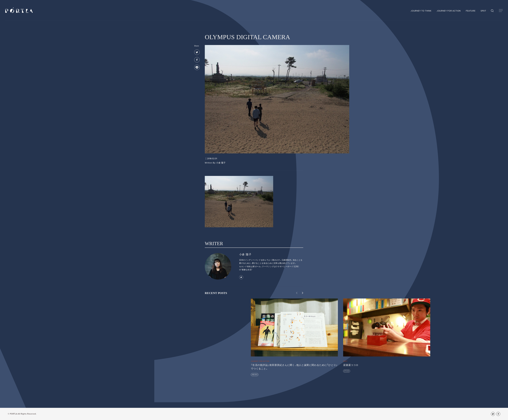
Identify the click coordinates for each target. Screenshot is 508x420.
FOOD (347, 371)
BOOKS (255, 374)
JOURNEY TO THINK (421, 11)
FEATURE (470, 11)
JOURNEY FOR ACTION (449, 11)
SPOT (483, 11)
